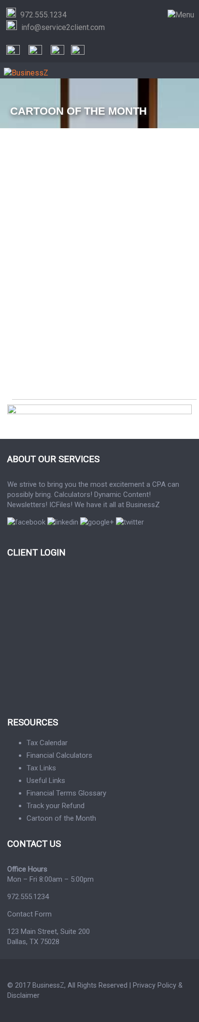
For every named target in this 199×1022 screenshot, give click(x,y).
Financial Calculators (59, 755)
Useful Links (46, 780)
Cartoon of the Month (61, 818)
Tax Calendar (47, 742)
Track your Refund (56, 805)
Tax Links (41, 768)
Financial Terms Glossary (66, 793)
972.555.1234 (28, 896)
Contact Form (29, 914)
